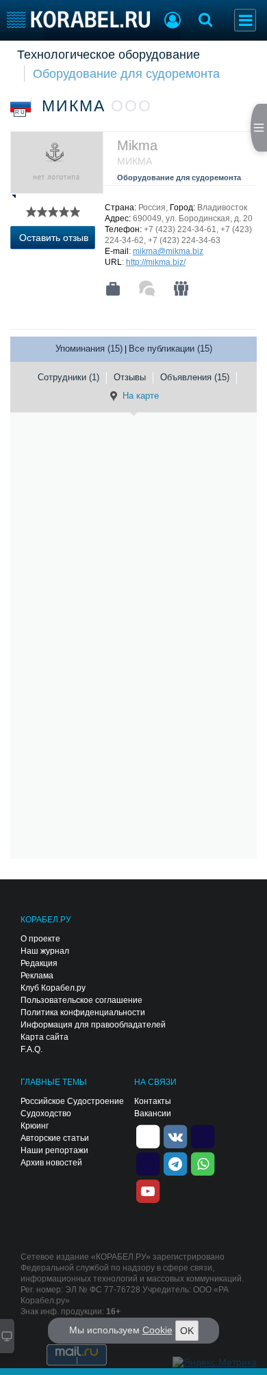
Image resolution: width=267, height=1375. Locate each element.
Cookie (157, 1329)
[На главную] (78, 19)
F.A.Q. (31, 1049)
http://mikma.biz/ (156, 262)
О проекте (40, 939)
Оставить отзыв (53, 237)
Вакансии (152, 1113)
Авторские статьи (55, 1138)
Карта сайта (44, 1037)
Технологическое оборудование (108, 54)
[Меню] (245, 20)
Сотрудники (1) (68, 377)
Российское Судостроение (72, 1101)
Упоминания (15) (89, 348)
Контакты (152, 1101)
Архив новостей (51, 1162)
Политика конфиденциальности (83, 1012)
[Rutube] (202, 1135)
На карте (141, 396)
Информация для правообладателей (93, 1025)
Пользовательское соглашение (81, 1000)
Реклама (37, 975)
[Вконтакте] (175, 1135)
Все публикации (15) (170, 348)
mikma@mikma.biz (168, 251)
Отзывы (130, 377)
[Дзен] (148, 1135)
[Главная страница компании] (113, 289)
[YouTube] (148, 1189)
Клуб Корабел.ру (53, 988)
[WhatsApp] (202, 1162)
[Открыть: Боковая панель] (259, 128)
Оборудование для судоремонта (126, 74)
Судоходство (46, 1113)
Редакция (39, 963)
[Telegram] (175, 1162)
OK (187, 1330)
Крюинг (35, 1126)
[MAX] (148, 1162)
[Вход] (172, 22)
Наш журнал (45, 951)
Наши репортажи (54, 1150)
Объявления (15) (194, 377)
